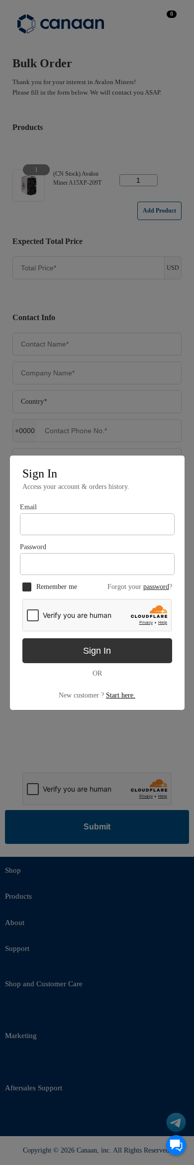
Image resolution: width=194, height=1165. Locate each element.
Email (28, 507)
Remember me (56, 586)
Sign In (97, 651)
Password (33, 547)
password (156, 586)
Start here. (120, 695)
